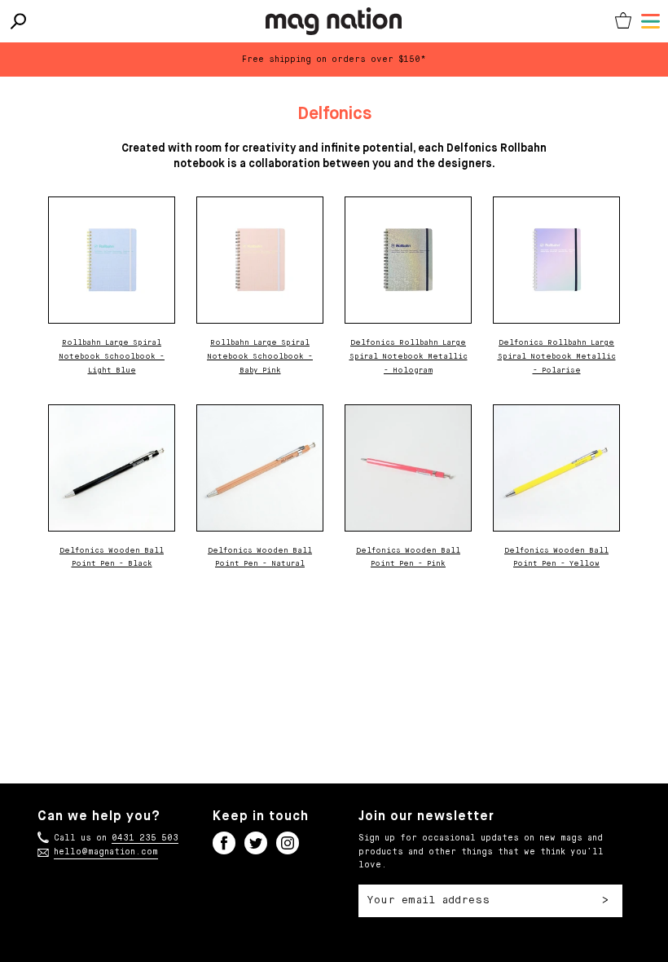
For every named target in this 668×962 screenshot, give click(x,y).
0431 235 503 (145, 838)
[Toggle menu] (650, 21)
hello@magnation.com (106, 852)
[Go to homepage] (334, 21)
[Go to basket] (623, 21)
